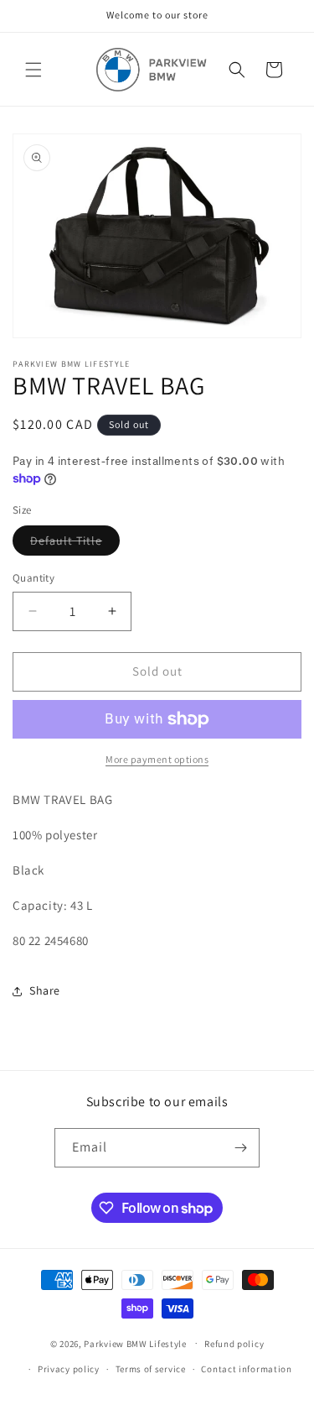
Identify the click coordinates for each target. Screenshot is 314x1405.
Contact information (246, 1369)
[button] (33, 69)
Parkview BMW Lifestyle (135, 1343)
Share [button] (44, 990)
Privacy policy (69, 1369)
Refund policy (234, 1344)
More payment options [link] (157, 759)
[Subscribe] (240, 1147)
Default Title (75, 544)
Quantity (33, 578)
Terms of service (151, 1369)
